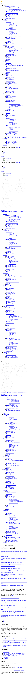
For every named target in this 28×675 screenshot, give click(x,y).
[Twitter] (4, 152)
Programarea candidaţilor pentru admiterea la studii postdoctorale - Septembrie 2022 (12, 565)
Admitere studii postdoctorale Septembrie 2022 (11, 562)
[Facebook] (3, 151)
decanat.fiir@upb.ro (17, 667)
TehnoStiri (5, 657)
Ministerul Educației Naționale (10, 655)
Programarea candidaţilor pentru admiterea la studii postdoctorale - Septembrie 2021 (12, 612)
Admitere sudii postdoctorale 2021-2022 (10, 598)
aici (12, 595)
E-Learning (6, 652)
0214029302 (18, 147)
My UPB (5, 658)
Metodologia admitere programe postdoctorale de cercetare (14, 600)
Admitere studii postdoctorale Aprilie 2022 (10, 568)
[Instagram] (3, 154)
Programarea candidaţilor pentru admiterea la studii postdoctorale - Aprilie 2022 (12, 571)
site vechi (3, 156)
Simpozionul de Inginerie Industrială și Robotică (14, 653)
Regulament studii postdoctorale (8, 605)
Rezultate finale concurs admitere (8, 602)
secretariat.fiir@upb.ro (19, 670)
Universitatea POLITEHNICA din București (13, 654)
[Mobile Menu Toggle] (1, 361)
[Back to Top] (1, 1)
